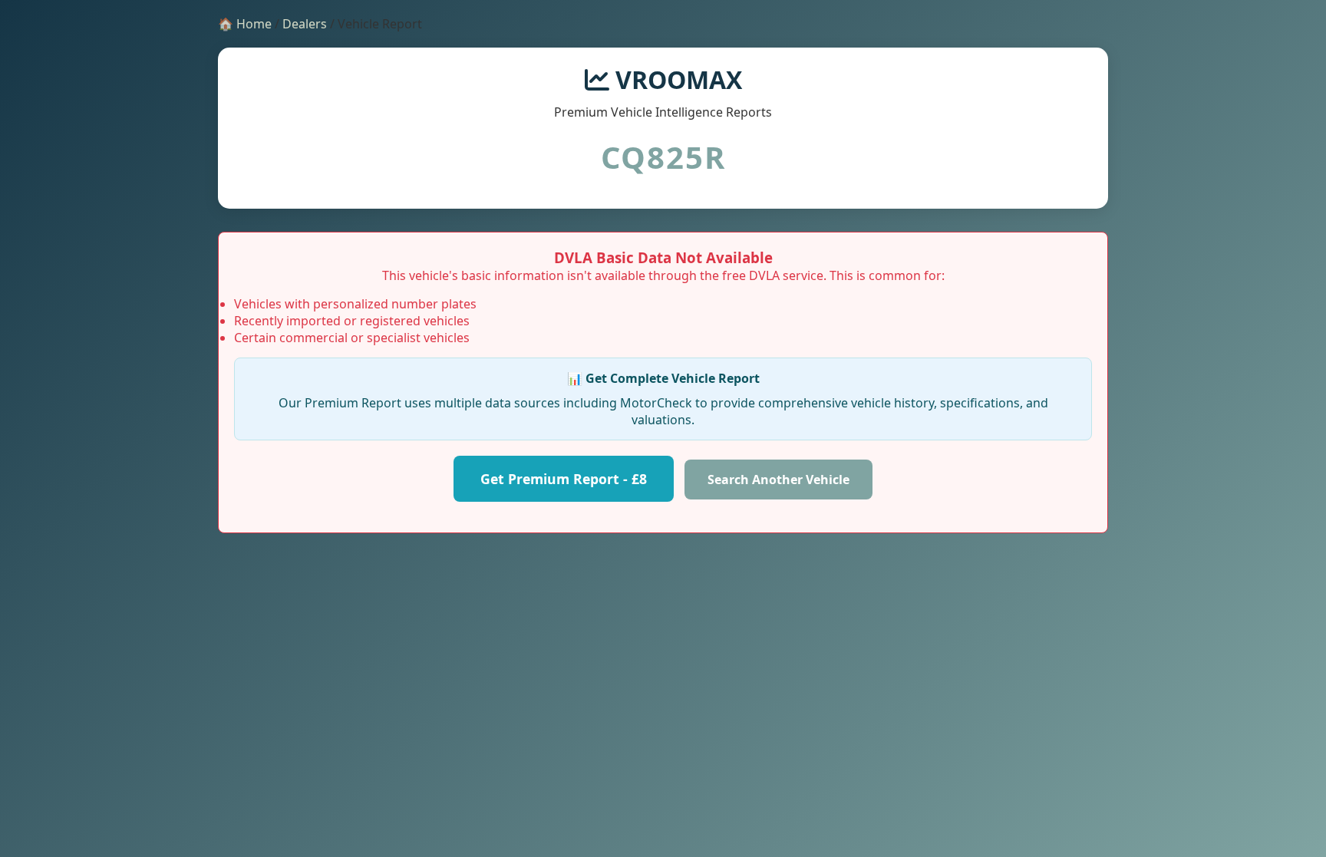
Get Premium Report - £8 (563, 479)
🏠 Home (245, 23)
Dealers (304, 23)
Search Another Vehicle (778, 479)
